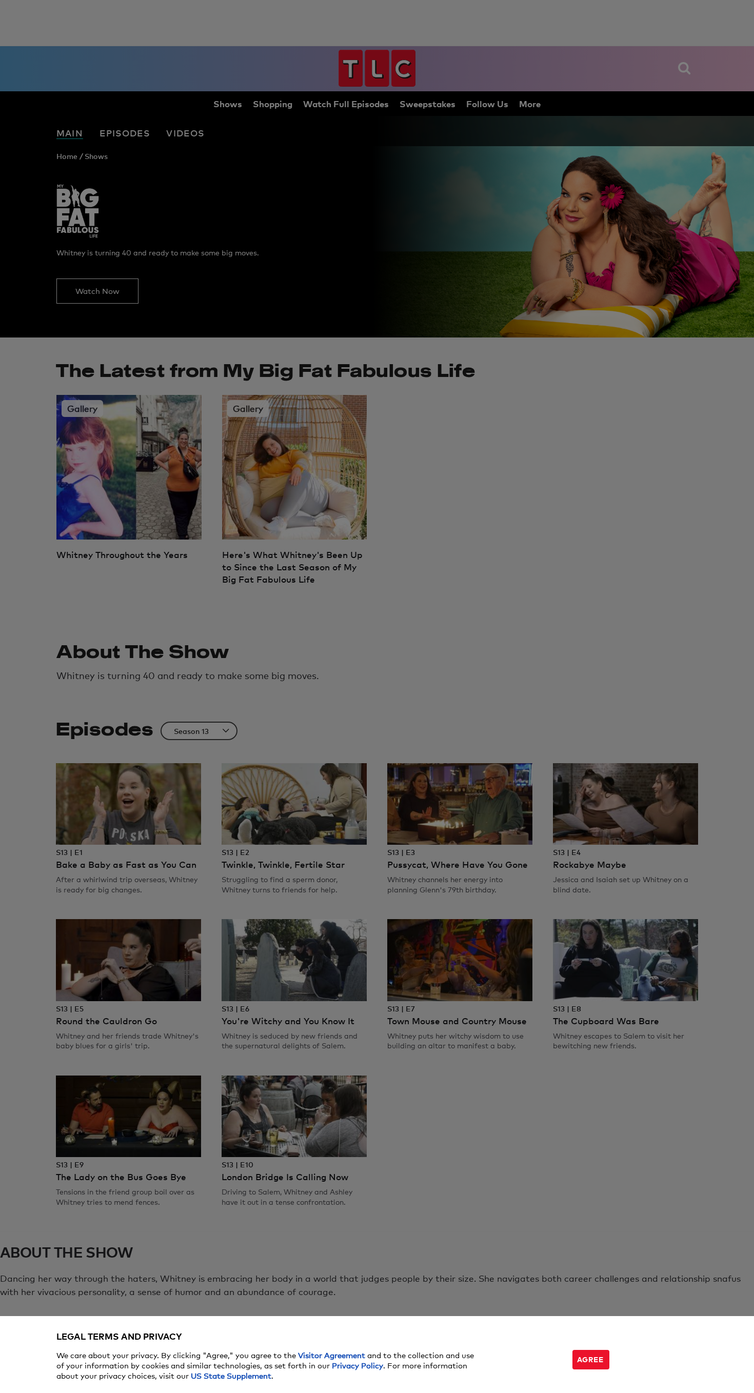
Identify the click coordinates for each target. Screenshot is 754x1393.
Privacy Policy (357, 1365)
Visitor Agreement (331, 1355)
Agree (590, 1359)
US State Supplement (231, 1375)
